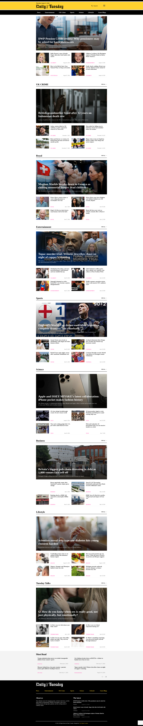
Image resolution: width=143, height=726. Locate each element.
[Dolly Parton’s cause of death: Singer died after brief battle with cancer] (42, 58)
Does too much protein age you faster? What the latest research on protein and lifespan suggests (95, 555)
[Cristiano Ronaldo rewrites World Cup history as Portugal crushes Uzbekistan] (78, 357)
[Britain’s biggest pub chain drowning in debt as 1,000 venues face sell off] (71, 462)
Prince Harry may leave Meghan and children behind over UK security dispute (95, 199)
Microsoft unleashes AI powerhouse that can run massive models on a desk (95, 425)
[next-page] (105, 677)
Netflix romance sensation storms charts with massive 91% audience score (96, 283)
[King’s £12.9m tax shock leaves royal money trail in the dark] (42, 214)
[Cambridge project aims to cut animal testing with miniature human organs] (42, 558)
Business (52, 491)
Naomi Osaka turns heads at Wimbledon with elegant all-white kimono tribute (60, 341)
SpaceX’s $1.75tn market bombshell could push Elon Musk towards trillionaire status (95, 484)
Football (88, 349)
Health (52, 563)
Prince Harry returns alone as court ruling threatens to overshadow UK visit (59, 199)
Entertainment (90, 62)
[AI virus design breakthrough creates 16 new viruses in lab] (42, 416)
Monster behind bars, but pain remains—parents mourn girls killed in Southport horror (52, 667)
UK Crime (53, 135)
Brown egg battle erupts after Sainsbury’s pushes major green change (59, 484)
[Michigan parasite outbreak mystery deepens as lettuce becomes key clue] (78, 571)
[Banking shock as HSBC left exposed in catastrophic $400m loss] (42, 499)
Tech (51, 420)
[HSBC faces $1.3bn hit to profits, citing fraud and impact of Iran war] (78, 499)
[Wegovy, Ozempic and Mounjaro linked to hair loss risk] (42, 571)
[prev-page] (102, 677)
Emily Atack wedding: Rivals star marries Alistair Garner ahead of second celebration (95, 67)
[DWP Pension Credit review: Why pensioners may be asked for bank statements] (71, 33)
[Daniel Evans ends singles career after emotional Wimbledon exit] (42, 357)
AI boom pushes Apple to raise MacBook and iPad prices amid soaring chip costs (95, 413)
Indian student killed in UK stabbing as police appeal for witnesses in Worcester (58, 127)
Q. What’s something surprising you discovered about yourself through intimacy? (95, 639)
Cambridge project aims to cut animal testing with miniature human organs (59, 555)
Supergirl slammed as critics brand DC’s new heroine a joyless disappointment (60, 283)
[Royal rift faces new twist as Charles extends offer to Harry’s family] (78, 214)
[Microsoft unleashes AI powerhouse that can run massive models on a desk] (78, 428)
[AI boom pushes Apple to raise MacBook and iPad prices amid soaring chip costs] (78, 416)
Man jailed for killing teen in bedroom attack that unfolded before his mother (94, 127)
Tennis (52, 349)
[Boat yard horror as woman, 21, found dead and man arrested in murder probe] (42, 143)
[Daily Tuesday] (45, 7)
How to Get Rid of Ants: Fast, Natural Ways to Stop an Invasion (60, 66)
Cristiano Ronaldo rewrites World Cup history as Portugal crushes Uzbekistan (96, 354)
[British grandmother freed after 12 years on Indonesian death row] (71, 106)
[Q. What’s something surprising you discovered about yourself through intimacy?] (78, 642)
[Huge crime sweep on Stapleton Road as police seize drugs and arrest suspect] (78, 143)
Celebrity (53, 62)
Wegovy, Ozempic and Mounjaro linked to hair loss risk (59, 567)
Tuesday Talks (54, 634)
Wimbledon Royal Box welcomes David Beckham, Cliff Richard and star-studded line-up (59, 270)
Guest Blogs (53, 75)
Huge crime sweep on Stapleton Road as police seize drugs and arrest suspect (95, 140)
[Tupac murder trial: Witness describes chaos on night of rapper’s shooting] (71, 248)
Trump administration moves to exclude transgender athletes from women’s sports (53, 658)
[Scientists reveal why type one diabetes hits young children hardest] (71, 533)
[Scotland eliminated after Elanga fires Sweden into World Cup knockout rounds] (78, 344)
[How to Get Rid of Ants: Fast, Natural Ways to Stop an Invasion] (42, 70)
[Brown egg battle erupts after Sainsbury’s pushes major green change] (42, 487)
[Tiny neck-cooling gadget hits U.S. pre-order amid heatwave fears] (42, 428)
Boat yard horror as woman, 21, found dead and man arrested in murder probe (59, 140)
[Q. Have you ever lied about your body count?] (42, 629)
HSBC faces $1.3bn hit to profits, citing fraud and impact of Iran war (95, 496)
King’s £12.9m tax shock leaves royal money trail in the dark (59, 210)
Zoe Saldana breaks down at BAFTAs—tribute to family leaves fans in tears (88, 658)
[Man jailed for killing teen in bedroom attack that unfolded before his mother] (78, 130)
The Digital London (83, 723)
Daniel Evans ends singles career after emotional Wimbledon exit (59, 353)
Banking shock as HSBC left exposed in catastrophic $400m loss (59, 496)
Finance (75, 704)
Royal (52, 206)
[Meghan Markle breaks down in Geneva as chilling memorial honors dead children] (71, 177)
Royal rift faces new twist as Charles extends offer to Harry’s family (95, 211)
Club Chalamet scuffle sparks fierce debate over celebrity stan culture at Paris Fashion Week (95, 270)
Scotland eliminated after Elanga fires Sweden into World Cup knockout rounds (95, 341)
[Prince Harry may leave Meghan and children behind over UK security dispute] (78, 202)
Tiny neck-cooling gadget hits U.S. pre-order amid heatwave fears (60, 424)
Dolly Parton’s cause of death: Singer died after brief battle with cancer (60, 55)
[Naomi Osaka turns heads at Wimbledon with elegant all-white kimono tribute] (42, 344)
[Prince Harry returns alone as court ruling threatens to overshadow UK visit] (42, 202)
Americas (40, 663)
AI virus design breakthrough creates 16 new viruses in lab (59, 412)
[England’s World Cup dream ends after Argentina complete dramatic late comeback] (71, 320)
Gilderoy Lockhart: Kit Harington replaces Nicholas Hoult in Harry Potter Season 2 (96, 55)
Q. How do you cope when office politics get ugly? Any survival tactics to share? (59, 639)
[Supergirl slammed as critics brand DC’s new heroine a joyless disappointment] (42, 286)
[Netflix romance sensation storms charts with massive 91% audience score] (78, 286)
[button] (94, 5)
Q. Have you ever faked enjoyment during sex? (93, 625)
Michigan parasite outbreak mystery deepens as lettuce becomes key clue (94, 568)
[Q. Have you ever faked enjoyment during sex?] (78, 629)
